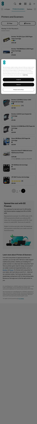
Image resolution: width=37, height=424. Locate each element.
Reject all (18, 84)
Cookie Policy (25, 74)
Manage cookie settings (18, 89)
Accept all (18, 79)
